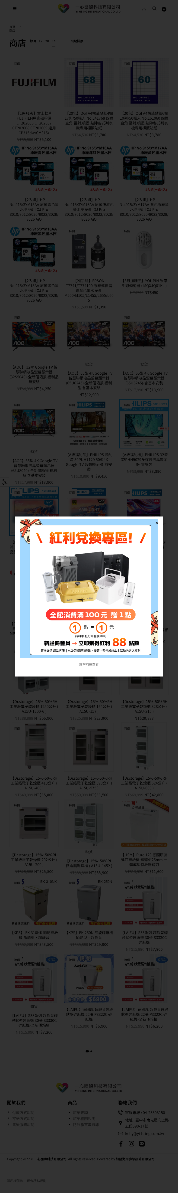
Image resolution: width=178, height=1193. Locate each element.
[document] (89, 596)
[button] (157, 523)
